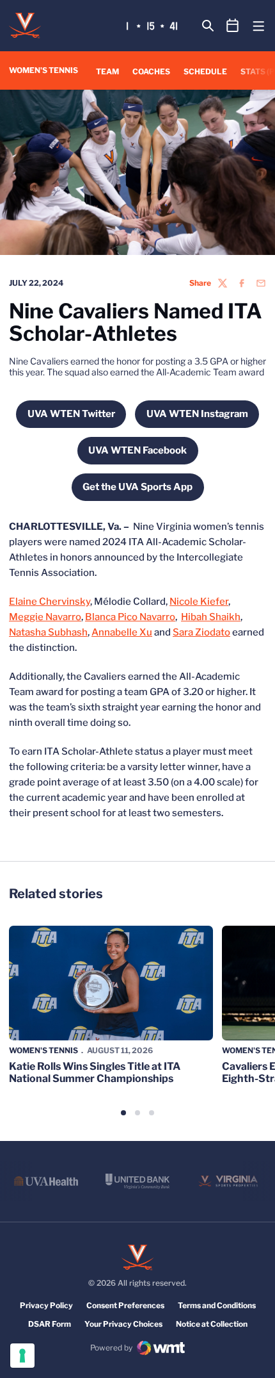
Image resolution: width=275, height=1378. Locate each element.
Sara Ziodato (201, 632)
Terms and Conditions (217, 1305)
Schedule (205, 71)
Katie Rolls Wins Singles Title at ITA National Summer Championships (94, 1072)
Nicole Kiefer (198, 601)
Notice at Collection (212, 1324)
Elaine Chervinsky (49, 601)
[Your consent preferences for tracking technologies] (22, 1355)
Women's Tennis (43, 1050)
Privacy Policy (46, 1305)
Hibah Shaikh (210, 617)
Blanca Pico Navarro (130, 617)
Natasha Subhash (48, 632)
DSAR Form (49, 1324)
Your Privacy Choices (123, 1324)
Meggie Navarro (45, 617)
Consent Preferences (125, 1305)
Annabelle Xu (121, 632)
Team (107, 71)
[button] (123, 1112)
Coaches (151, 71)
